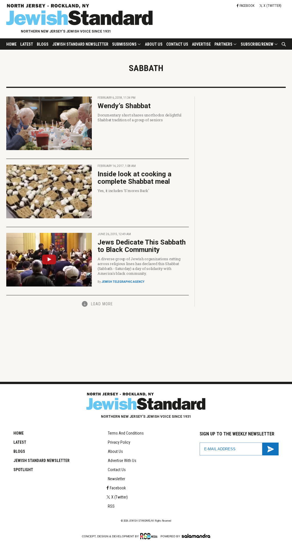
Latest (26, 44)
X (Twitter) (119, 497)
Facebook (118, 488)
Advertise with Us (122, 460)
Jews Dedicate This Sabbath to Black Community (142, 246)
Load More (102, 304)
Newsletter (116, 479)
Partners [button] (223, 44)
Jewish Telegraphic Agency (123, 281)
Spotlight (23, 469)
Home (11, 44)
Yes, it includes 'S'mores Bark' (123, 190)
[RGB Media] (149, 536)
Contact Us (177, 44)
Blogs (42, 44)
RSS (111, 506)
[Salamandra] (196, 536)
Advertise (201, 44)
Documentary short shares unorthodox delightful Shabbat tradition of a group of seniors (139, 117)
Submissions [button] (124, 44)
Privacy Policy (119, 442)
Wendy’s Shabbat (124, 106)
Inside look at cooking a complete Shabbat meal (134, 177)
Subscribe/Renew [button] (257, 44)
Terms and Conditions (126, 433)
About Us (154, 44)
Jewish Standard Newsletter (80, 44)
